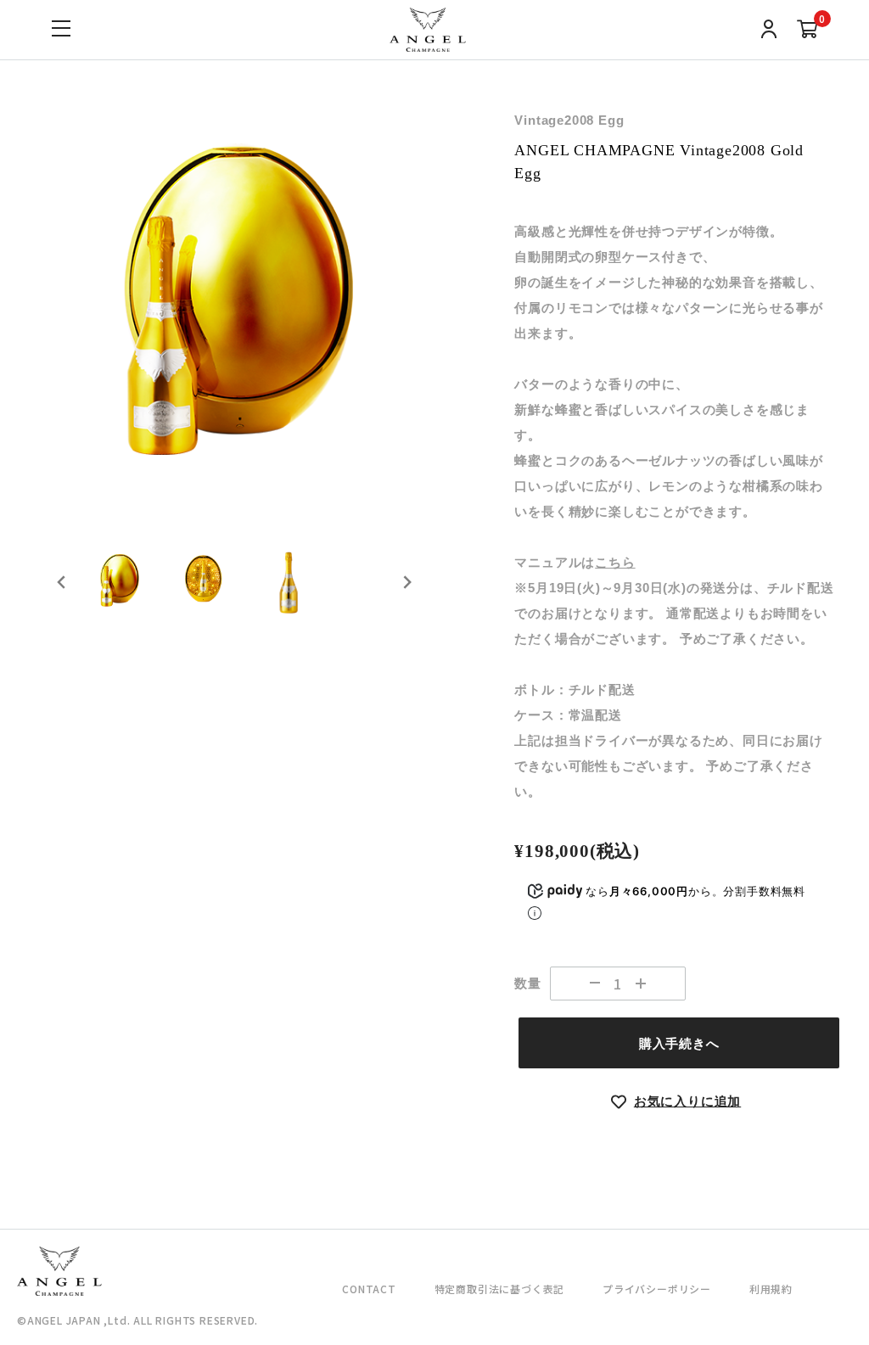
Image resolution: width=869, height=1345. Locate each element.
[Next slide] (406, 582)
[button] (119, 582)
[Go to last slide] (62, 582)
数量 (527, 983)
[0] (807, 31)
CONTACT (369, 1288)
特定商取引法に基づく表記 (499, 1288)
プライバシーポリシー (657, 1288)
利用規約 (771, 1288)
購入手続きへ (679, 1043)
